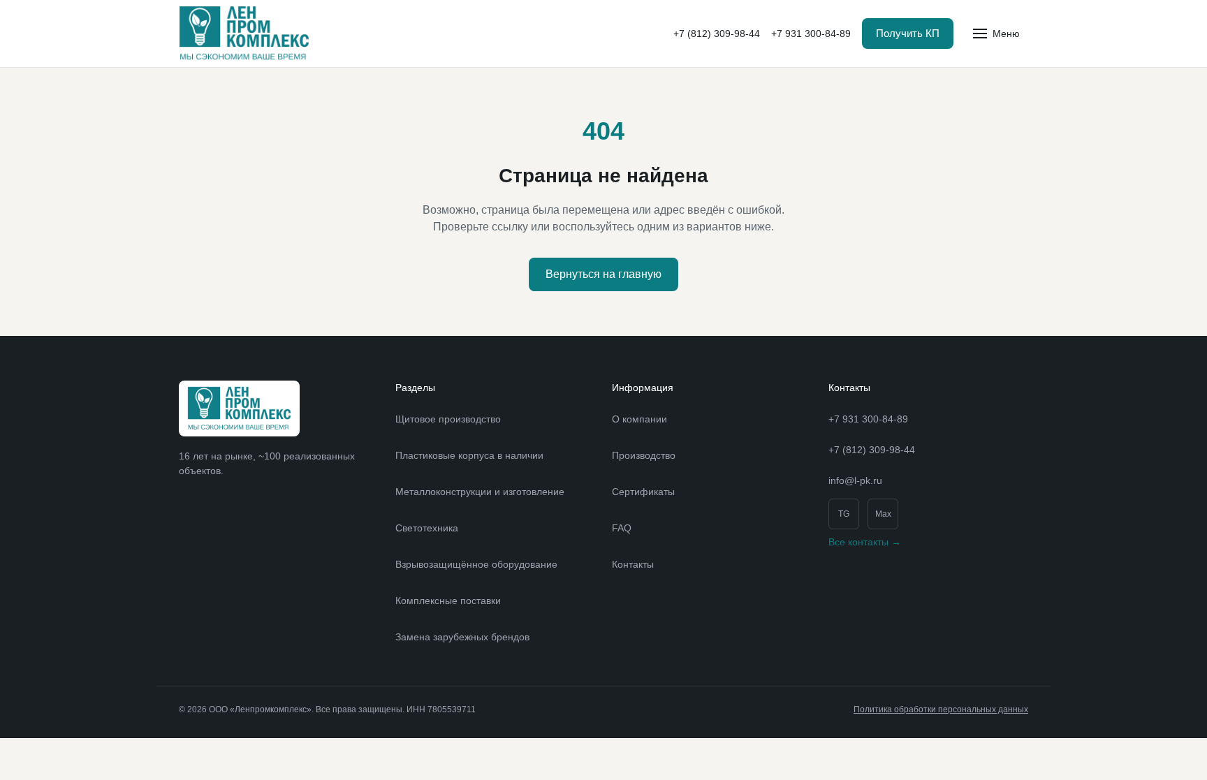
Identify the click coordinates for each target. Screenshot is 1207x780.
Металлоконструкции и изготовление (479, 491)
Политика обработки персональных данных (941, 709)
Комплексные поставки (448, 600)
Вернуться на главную (603, 274)
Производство (643, 455)
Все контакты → (864, 541)
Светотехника (426, 528)
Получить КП (907, 33)
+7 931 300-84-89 (811, 33)
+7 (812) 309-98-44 (716, 33)
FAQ (621, 528)
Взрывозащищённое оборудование (476, 564)
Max (883, 514)
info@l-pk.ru (855, 480)
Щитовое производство (448, 419)
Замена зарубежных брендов (462, 636)
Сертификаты (643, 491)
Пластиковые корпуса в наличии (469, 455)
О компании (639, 419)
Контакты (633, 564)
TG (843, 514)
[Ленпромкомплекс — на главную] (244, 33)
